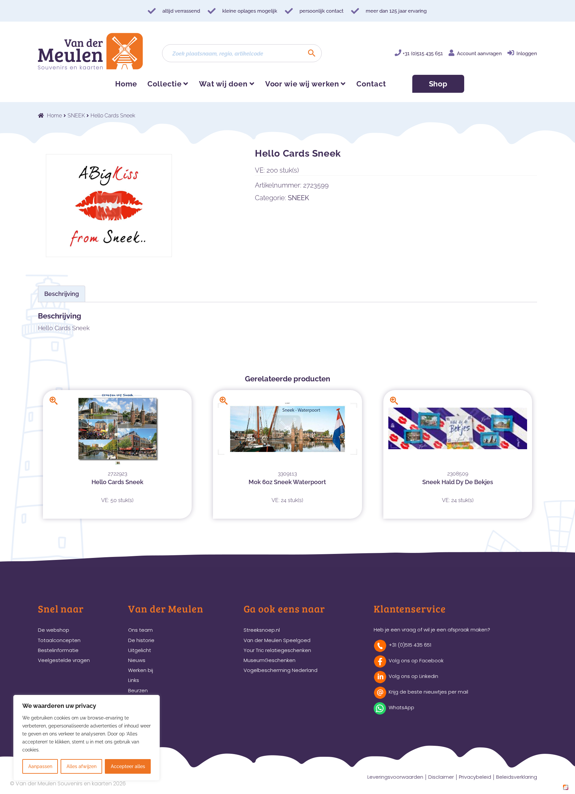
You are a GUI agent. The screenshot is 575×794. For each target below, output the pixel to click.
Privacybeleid (475, 776)
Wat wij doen (223, 83)
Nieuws (136, 660)
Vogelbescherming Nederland (280, 670)
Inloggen (526, 54)
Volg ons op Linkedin (413, 676)
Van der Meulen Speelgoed (277, 640)
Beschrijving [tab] (61, 293)
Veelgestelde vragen (64, 660)
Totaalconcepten (59, 640)
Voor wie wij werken (302, 83)
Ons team (140, 629)
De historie (141, 640)
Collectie (164, 83)
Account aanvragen (479, 54)
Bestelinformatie (58, 650)
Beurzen (138, 690)
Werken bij (140, 670)
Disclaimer (441, 776)
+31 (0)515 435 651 (423, 54)
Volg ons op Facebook (416, 660)
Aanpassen (40, 766)
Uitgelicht (139, 650)
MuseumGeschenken (269, 660)
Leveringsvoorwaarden (395, 776)
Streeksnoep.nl (262, 629)
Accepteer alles (128, 766)
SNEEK (76, 115)
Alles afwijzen (81, 766)
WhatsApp (401, 707)
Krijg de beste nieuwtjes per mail (428, 691)
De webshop (53, 629)
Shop (438, 83)
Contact (371, 83)
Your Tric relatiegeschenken (277, 650)
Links (133, 680)
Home (126, 83)
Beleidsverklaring (516, 776)
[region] (86, 738)
